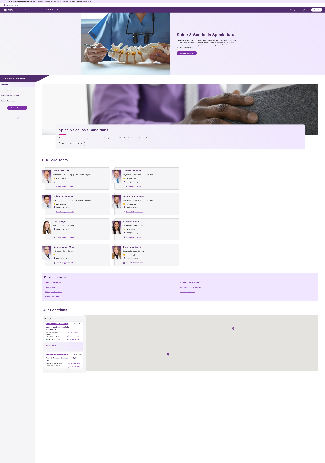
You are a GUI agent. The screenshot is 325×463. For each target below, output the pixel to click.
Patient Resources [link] (8, 101)
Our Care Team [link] (6, 90)
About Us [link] (4, 84)
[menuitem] (17, 84)
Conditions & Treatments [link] (10, 95)
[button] (233, 328)
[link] (17, 108)
